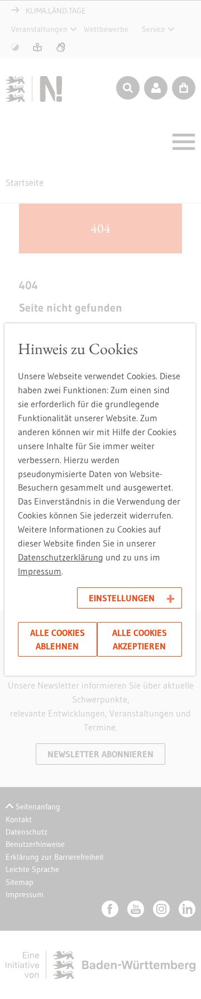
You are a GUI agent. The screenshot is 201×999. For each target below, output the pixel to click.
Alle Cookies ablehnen (57, 639)
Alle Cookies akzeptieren (139, 639)
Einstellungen (122, 598)
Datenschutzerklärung (60, 557)
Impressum (39, 571)
